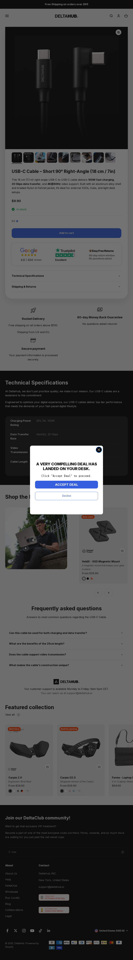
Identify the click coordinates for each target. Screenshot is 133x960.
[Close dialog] (99, 450)
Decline (66, 495)
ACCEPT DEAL (66, 485)
